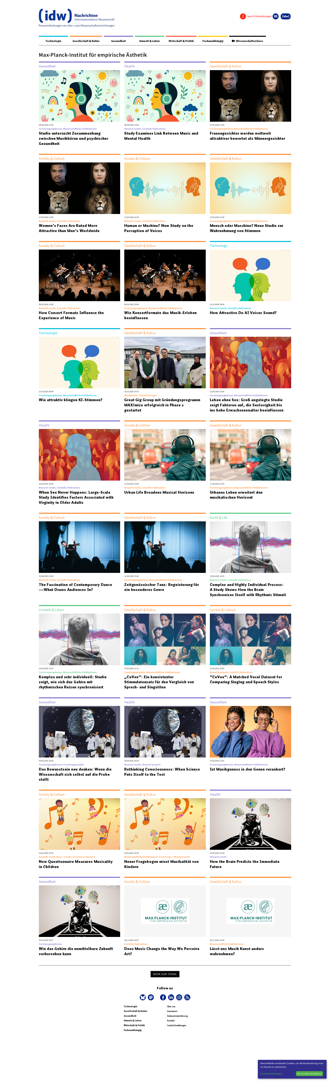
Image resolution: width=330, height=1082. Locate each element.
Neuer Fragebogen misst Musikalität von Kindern (161, 864)
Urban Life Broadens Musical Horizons (159, 492)
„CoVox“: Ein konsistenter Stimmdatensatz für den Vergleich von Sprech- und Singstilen (159, 682)
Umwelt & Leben (149, 41)
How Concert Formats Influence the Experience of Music (71, 315)
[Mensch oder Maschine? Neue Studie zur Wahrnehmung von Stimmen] (250, 188)
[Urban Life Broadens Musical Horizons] (165, 455)
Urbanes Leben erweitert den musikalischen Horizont (236, 494)
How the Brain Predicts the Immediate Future (245, 864)
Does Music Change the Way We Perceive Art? (162, 951)
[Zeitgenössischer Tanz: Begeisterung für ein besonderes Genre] (165, 547)
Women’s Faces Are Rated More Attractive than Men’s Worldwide (69, 228)
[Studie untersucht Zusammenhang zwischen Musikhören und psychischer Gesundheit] (79, 96)
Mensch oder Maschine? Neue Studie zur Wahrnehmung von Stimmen (247, 228)
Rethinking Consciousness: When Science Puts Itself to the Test (162, 771)
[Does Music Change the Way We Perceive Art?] (165, 911)
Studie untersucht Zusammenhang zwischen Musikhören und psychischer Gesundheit (73, 138)
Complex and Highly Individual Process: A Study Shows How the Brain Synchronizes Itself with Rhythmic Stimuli (248, 590)
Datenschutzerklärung (177, 1015)
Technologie (53, 41)
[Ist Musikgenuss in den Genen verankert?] (250, 731)
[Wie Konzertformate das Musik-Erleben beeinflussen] (165, 275)
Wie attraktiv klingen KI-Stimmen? (70, 400)
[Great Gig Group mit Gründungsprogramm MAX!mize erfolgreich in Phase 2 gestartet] (165, 362)
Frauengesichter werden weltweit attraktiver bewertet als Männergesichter (247, 135)
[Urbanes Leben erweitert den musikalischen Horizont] (250, 455)
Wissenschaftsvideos (249, 41)
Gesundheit (118, 41)
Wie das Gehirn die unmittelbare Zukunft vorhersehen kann (76, 951)
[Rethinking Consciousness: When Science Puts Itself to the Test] (165, 731)
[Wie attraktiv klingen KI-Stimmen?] (79, 362)
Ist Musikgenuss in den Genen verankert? (247, 769)
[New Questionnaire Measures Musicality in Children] (79, 824)
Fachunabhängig (212, 41)
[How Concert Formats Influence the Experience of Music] (79, 275)
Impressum (172, 1011)
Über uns (171, 1006)
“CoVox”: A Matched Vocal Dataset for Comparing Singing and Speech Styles (246, 679)
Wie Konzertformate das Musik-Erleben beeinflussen (160, 315)
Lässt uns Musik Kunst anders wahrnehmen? (237, 951)
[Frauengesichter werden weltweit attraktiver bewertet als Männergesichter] (250, 96)
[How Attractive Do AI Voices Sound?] (250, 275)
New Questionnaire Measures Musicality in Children (76, 864)
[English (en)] (276, 16)
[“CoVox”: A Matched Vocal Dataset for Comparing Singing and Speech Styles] (250, 639)
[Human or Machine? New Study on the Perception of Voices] (165, 188)
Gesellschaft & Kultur (86, 41)
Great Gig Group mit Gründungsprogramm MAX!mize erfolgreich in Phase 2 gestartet (162, 405)
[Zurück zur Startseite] (76, 18)
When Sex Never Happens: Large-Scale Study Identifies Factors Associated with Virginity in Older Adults (76, 497)
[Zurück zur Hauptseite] (286, 16)
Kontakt (170, 1020)
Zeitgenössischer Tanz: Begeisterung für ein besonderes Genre (161, 587)
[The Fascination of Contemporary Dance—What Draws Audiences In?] (79, 547)
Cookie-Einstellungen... (272, 1073)
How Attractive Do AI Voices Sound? (243, 313)
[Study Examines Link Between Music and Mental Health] (165, 96)
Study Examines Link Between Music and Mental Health (161, 135)
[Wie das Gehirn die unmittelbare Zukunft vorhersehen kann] (79, 911)
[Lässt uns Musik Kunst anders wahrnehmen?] (250, 911)
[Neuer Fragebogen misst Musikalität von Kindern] (165, 824)
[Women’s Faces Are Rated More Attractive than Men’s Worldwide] (79, 188)
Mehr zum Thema (165, 974)
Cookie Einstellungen (176, 1025)
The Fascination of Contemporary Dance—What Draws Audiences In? (75, 587)
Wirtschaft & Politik (181, 41)
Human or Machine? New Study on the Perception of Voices (158, 228)
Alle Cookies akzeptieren (309, 1073)
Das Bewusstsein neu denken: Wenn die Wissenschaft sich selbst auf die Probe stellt (75, 774)
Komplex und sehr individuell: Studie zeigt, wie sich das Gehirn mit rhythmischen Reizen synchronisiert (73, 682)
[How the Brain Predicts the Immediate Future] (250, 824)
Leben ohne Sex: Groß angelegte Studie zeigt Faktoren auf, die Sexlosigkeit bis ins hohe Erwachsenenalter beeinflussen (247, 405)
